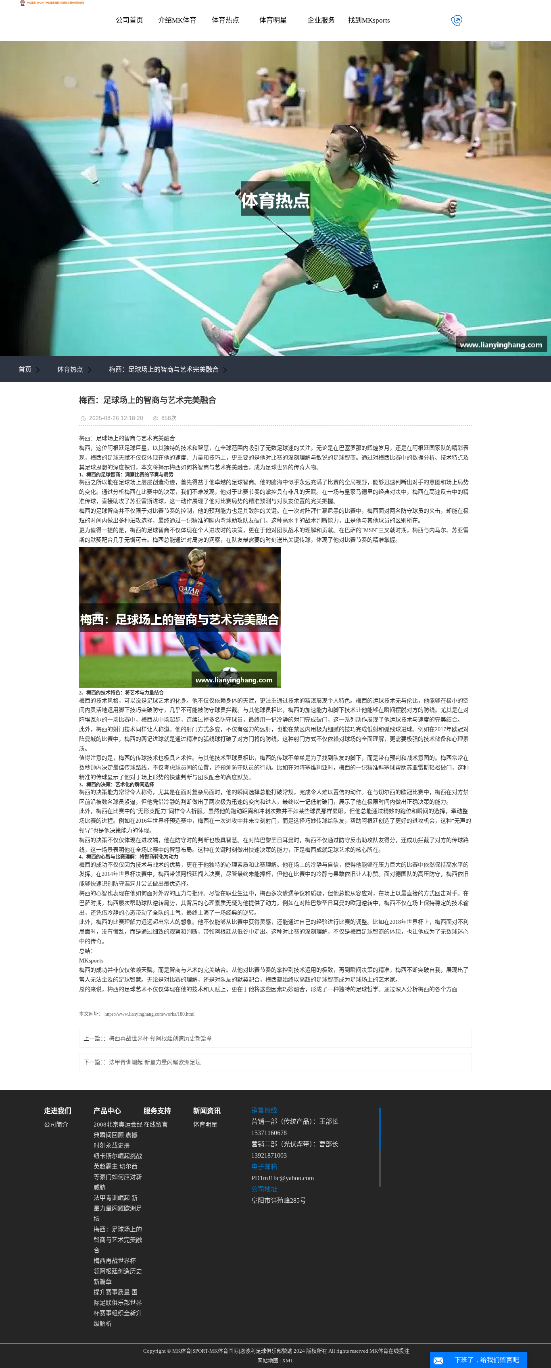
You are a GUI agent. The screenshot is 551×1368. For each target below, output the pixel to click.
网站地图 (267, 1361)
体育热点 (225, 20)
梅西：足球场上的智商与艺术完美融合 (164, 369)
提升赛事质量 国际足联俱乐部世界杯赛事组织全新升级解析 (118, 1308)
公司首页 (129, 20)
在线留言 (156, 1124)
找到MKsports (369, 20)
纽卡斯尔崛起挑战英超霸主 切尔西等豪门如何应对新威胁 (118, 1172)
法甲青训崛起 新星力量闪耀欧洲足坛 (155, 1062)
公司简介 (56, 1124)
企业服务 (321, 20)
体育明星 (273, 20)
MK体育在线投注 (389, 1351)
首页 (25, 369)
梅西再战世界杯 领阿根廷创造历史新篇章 (160, 1038)
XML (288, 1361)
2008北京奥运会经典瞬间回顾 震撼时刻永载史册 (118, 1135)
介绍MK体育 (177, 20)
